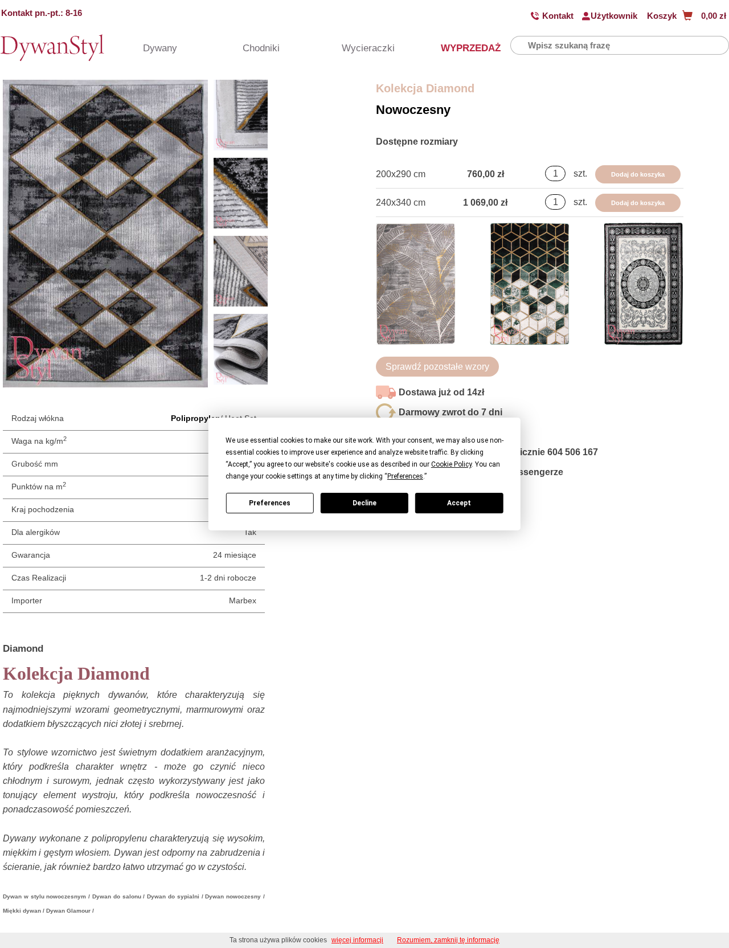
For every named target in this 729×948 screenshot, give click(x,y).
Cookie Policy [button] (451, 464)
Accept (459, 503)
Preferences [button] (405, 476)
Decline (364, 503)
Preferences (269, 503)
